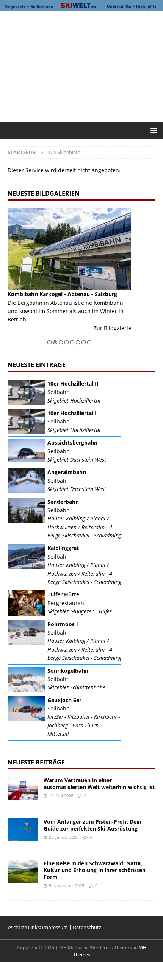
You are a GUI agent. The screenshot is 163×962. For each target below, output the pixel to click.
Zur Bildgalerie (81, 328)
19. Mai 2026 (61, 795)
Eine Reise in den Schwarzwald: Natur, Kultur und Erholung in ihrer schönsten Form (95, 870)
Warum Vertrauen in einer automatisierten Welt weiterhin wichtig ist (99, 784)
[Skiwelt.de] (81, 5)
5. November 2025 (66, 885)
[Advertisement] (85, 65)
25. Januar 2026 (63, 837)
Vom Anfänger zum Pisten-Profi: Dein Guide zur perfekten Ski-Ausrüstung (92, 825)
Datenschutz (87, 927)
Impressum (55, 927)
